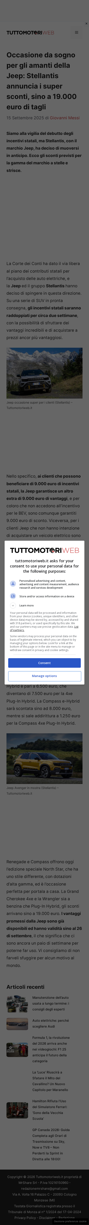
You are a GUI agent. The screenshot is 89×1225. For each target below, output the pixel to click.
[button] (44, 606)
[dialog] (45, 613)
